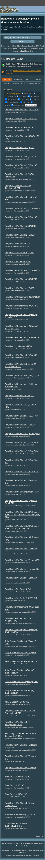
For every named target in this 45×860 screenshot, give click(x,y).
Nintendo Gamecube (16, 264)
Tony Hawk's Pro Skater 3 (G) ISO (19, 425)
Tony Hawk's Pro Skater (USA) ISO (20, 226)
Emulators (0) (18, 79)
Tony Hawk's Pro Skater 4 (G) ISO (19, 288)
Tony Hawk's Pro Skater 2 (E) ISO (19, 148)
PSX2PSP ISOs (10, 96)
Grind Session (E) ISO (14, 785)
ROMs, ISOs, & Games (19, 46)
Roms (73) (7, 79)
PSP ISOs (26, 102)
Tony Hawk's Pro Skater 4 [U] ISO (19, 127)
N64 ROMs (28, 93)
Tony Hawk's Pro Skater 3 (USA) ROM (21, 416)
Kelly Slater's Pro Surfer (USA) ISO (20, 652)
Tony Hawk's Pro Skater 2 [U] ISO (19, 396)
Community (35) (17, 83)
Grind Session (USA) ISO (16, 794)
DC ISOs (35, 99)
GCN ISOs (24, 99)
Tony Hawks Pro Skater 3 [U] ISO (19, 253)
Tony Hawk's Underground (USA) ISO (21, 306)
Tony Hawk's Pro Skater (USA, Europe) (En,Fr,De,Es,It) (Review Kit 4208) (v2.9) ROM (22, 514)
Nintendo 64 (14, 112)
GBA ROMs (12, 99)
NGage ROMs (18, 105)
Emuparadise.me (21, 855)
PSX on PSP (14, 121)
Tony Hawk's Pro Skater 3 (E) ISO (19, 244)
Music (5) (6, 83)
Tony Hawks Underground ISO (18, 346)
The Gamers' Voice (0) (33, 83)
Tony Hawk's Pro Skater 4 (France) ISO (22, 569)
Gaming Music (7, 48)
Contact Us (25, 846)
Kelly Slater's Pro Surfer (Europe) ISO (21, 661)
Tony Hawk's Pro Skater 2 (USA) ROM (21, 110)
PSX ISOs (23, 96)
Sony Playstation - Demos (18, 369)
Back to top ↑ (40, 836)
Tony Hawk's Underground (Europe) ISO (22, 337)
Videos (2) (28, 79)
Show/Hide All (31, 105)
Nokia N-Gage (14, 519)
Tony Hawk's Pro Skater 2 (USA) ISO (21, 118)
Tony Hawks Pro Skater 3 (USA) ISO (21, 598)
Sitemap (9, 843)
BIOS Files (39, 46)
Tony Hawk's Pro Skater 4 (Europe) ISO (22, 270)
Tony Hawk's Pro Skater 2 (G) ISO (19, 235)
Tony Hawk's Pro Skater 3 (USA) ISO (21, 165)
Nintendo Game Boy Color (18, 445)
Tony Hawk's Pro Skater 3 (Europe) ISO (22, 208)
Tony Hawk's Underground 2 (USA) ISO (22, 297)
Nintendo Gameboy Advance (19, 179)
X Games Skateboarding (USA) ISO (20, 814)
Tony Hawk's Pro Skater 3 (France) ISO (22, 471)
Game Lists (29, 51)
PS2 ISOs (34, 96)
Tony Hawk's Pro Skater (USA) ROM (21, 279)
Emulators (31, 46)
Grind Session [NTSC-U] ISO (17, 776)
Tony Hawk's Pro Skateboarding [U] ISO (22, 375)
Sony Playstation (15, 130)
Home (3, 46)
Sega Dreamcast (15, 357)
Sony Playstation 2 (16, 159)
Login (8, 46)
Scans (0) (38, 79)
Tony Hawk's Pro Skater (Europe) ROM (22, 492)
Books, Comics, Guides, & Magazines (25, 48)
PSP (11, 389)
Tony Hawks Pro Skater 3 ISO (18, 261)
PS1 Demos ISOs (13, 102)
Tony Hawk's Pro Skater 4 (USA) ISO (21, 156)
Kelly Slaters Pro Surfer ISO (17, 702)
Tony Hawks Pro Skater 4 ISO (18, 589)
